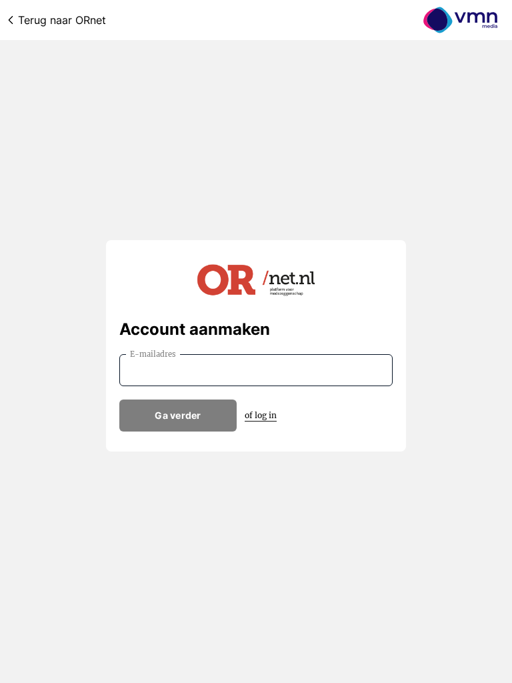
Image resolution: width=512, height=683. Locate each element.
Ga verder (178, 415)
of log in (261, 415)
